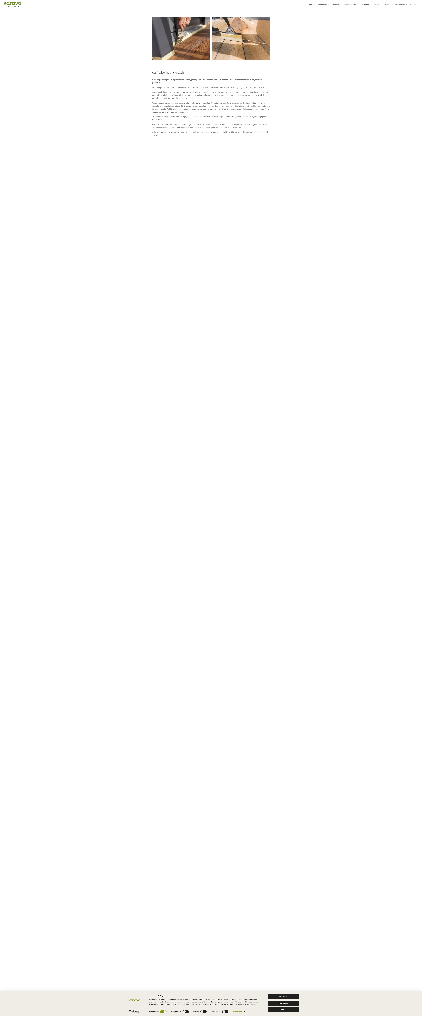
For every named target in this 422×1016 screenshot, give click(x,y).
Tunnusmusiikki (160, 617)
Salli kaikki (283, 997)
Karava (387, 4)
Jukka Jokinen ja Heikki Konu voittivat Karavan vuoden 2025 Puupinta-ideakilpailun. (190, 234)
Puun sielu (169, 183)
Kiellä (283, 1010)
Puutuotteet (322, 4)
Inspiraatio (376, 4)
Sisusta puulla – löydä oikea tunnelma (170, 589)
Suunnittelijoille (350, 4)
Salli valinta (283, 1003)
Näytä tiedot (237, 1012)
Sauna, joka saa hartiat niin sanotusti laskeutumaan (176, 671)
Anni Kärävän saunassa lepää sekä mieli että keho (176, 562)
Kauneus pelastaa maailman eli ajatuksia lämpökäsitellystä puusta (183, 945)
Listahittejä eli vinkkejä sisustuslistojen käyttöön (174, 863)
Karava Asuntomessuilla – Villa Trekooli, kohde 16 (175, 207)
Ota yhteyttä (400, 4)
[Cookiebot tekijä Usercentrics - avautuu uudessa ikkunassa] (134, 1011)
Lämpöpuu (365, 4)
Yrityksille (335, 4)
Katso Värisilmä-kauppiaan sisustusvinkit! (172, 343)
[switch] (186, 1011)
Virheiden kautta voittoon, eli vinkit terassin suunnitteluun (178, 917)
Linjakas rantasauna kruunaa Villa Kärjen (172, 726)
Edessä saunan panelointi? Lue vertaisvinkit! (173, 808)
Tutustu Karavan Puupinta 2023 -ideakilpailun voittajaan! (178, 425)
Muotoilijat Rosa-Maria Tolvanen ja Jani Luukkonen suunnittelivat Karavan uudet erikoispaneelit (195, 507)
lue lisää (157, 189)
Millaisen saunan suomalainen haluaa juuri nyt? (174, 781)
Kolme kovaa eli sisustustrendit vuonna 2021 (173, 835)
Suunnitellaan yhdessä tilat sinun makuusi (172, 535)
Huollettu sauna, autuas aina (166, 972)
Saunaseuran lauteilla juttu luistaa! (169, 261)
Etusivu (312, 4)
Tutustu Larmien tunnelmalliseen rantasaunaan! (174, 398)
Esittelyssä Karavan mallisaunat (168, 453)
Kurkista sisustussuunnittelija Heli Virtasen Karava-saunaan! (180, 371)
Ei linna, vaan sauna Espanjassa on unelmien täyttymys (178, 753)
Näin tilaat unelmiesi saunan (166, 699)
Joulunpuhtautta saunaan (165, 644)
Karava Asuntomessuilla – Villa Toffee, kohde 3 (174, 180)
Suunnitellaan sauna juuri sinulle (168, 480)
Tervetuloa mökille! (162, 289)
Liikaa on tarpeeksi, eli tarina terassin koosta (173, 890)
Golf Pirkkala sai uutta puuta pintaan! (170, 316)
